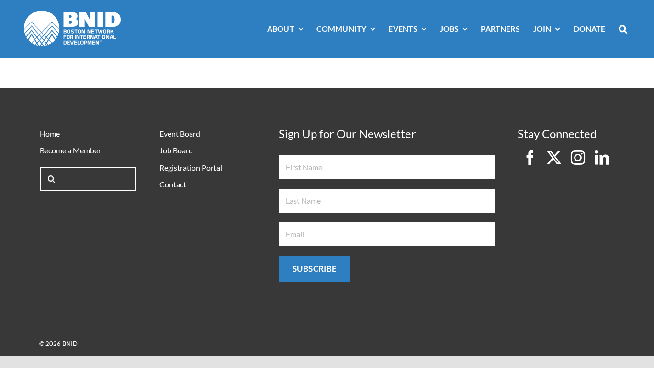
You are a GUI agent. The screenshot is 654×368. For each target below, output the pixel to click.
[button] (623, 29)
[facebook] (530, 157)
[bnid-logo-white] (72, 15)
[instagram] (578, 157)
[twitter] (554, 157)
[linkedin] (602, 157)
